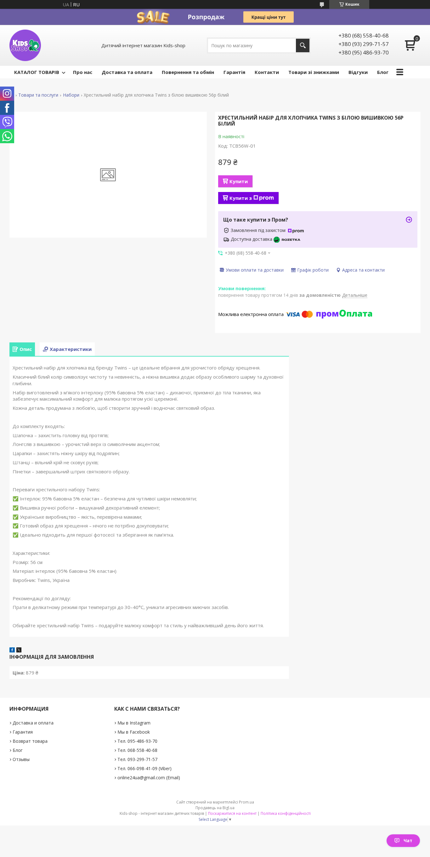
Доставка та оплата (127, 72)
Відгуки (358, 72)
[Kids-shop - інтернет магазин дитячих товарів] (25, 45)
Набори (71, 95)
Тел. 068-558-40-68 (137, 750)
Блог (382, 72)
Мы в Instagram (133, 723)
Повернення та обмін (188, 72)
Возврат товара (30, 741)
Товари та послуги (38, 95)
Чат (408, 840)
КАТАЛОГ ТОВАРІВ (36, 72)
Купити (238, 181)
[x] (18, 650)
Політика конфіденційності (286, 813)
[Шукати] (302, 45)
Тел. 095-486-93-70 (137, 741)
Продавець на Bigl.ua (215, 807)
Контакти (267, 72)
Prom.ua (246, 802)
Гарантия (23, 732)
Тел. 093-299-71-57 (137, 759)
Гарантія (234, 72)
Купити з (240, 198)
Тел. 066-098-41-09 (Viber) (144, 768)
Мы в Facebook (133, 732)
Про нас (82, 72)
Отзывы (21, 759)
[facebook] (12, 650)
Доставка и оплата (33, 723)
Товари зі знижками (313, 72)
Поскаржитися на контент (232, 813)
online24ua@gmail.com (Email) (148, 778)
